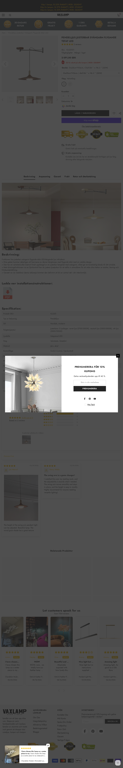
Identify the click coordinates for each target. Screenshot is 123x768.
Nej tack (91, 404)
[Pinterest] (89, 398)
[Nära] (118, 356)
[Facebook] (84, 398)
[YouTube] (94, 398)
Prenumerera (90, 388)
